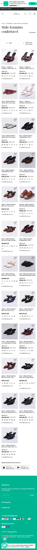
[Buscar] (25, 14)
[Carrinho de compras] (34, 14)
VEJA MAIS (9, 23)
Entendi (27, 546)
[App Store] (8, 467)
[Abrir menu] (3, 14)
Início (3, 23)
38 (12, 76)
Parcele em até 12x (27, 8)
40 (16, 110)
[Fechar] (1, 3)
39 (14, 76)
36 (7, 76)
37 (9, 76)
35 (4, 76)
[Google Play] (23, 467)
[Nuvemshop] (9, 533)
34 (2, 76)
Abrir (32, 3)
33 (16, 246)
